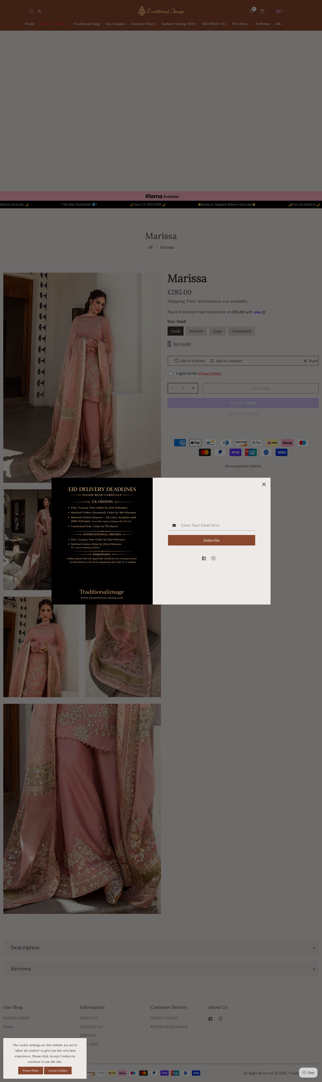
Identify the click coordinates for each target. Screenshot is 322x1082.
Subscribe (211, 540)
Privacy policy (31, 1070)
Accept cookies (57, 1070)
